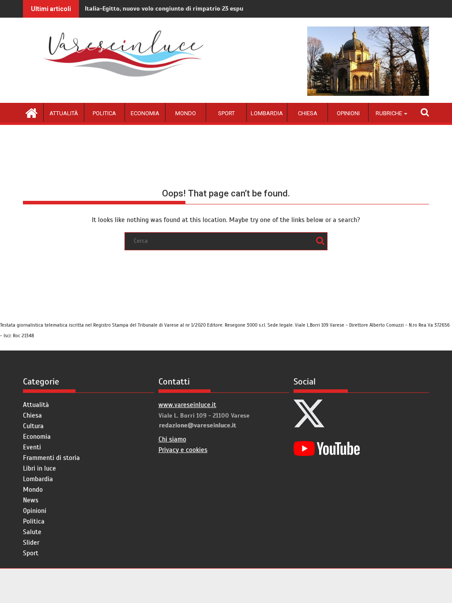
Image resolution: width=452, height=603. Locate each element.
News (30, 500)
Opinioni (348, 113)
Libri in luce (39, 468)
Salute (32, 532)
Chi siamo (172, 439)
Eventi (32, 447)
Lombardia (267, 113)
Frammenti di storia (51, 458)
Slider (31, 542)
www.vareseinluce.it (187, 405)
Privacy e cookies (182, 450)
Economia (145, 113)
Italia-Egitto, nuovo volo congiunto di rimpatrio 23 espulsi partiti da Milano (192, 8)
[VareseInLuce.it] (31, 112)
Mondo (185, 113)
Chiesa (307, 113)
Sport (226, 113)
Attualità (63, 113)
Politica (104, 113)
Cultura (33, 426)
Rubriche (389, 113)
